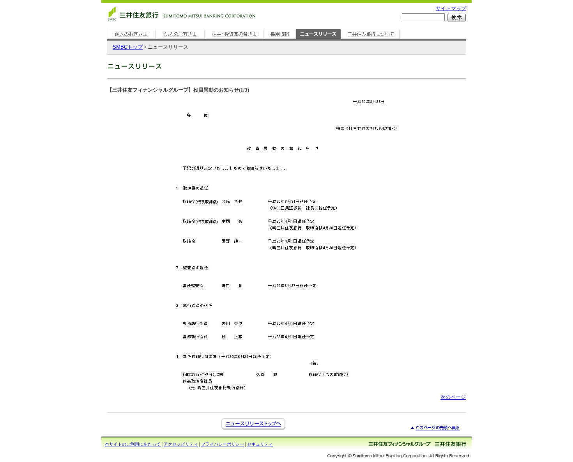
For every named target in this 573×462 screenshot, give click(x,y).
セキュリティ (260, 444)
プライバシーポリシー (222, 444)
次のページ (453, 397)
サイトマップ (451, 8)
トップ (128, 47)
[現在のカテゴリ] (318, 39)
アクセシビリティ (181, 444)
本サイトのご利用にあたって (133, 444)
